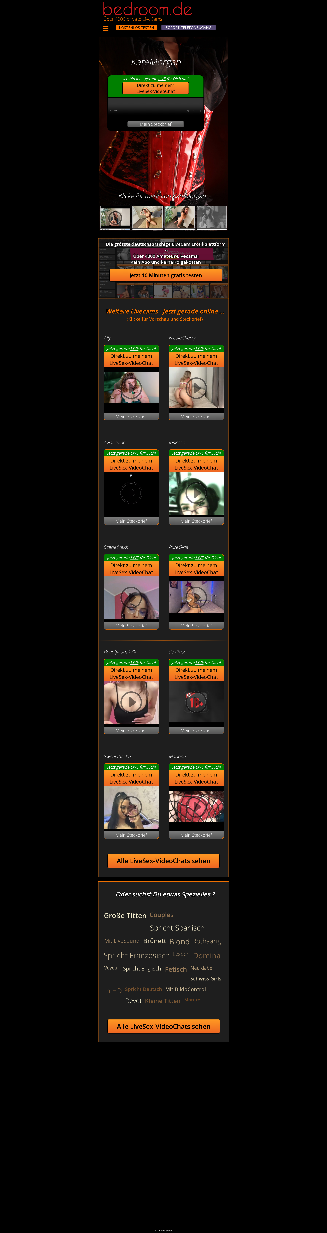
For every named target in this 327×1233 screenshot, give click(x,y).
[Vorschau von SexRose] (196, 720)
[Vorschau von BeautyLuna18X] (131, 703)
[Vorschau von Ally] (131, 406)
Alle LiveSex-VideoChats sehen (163, 860)
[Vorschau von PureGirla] (196, 616)
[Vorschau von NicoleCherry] (196, 406)
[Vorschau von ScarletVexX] (131, 598)
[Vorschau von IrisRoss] (196, 493)
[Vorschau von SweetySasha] (131, 807)
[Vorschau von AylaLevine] (131, 475)
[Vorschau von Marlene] (196, 825)
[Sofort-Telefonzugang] (113, 26)
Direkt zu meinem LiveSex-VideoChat (155, 88)
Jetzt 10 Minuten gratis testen (166, 275)
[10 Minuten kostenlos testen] (111, 26)
